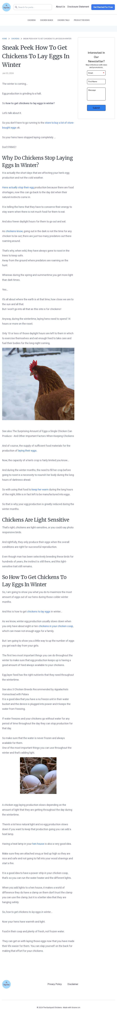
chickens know (14, 231)
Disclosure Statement (78, 6)
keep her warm (40, 489)
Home (4, 39)
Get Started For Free (103, 7)
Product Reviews (81, 20)
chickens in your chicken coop (56, 626)
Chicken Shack (46, 20)
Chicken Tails (63, 20)
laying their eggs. (27, 450)
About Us (60, 6)
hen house (38, 843)
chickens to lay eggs (38, 611)
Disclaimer (72, 984)
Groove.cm (76, 1008)
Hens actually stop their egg (18, 187)
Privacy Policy (55, 984)
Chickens (32, 20)
